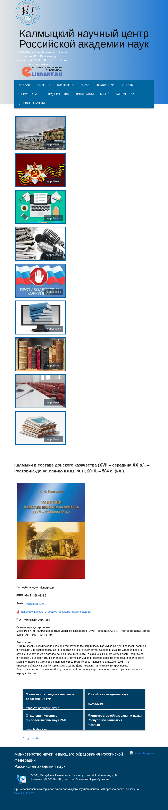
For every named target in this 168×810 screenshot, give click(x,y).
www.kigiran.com (24, 792)
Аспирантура (27, 94)
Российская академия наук (39, 766)
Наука (85, 85)
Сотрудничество (56, 94)
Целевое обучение (32, 103)
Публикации (105, 85)
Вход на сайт (31, 738)
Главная (24, 85)
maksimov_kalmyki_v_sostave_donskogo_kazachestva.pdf (55, 611)
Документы (65, 85)
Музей (104, 94)
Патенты (127, 85)
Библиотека (125, 94)
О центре (43, 85)
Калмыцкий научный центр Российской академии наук (84, 38)
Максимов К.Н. (35, 603)
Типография (85, 94)
